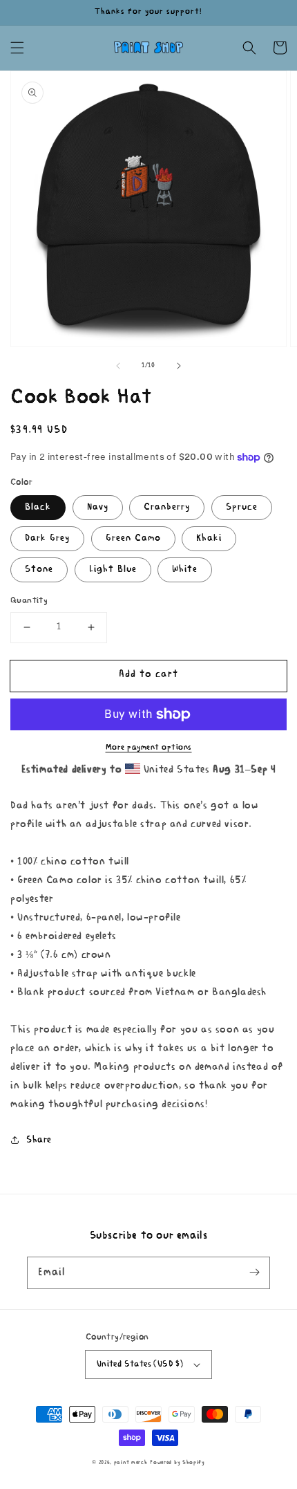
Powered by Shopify (177, 1462)
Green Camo (133, 538)
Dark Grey (47, 538)
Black (38, 507)
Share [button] (39, 1140)
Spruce (242, 507)
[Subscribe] (254, 1272)
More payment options (149, 747)
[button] (17, 48)
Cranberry (167, 507)
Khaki (209, 538)
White (185, 569)
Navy (97, 507)
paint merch (131, 1462)
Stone (39, 569)
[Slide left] (118, 366)
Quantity (29, 600)
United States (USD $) (140, 1364)
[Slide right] (179, 366)
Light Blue (113, 569)
